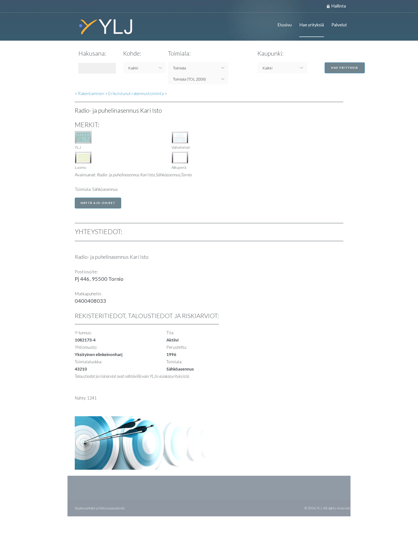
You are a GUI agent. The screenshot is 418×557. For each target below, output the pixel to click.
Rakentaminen (91, 93)
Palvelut (339, 24)
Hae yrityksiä (311, 24)
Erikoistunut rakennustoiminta (136, 93)
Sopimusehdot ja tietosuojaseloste (100, 508)
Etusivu (284, 24)
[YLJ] (103, 26)
